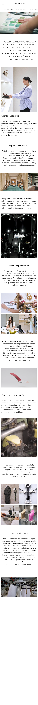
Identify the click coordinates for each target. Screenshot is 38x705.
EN (32, 2)
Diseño (31, 10)
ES (35, 2)
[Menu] (3, 3)
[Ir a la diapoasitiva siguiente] (36, 182)
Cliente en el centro (7, 10)
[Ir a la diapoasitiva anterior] (2, 182)
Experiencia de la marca (21, 10)
